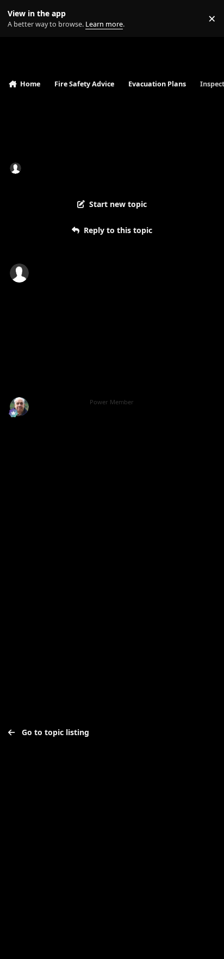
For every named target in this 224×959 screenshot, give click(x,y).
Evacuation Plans (165, 167)
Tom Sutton (58, 402)
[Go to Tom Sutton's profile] (19, 406)
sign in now (32, 546)
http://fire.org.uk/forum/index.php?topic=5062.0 (116, 431)
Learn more (21, 19)
